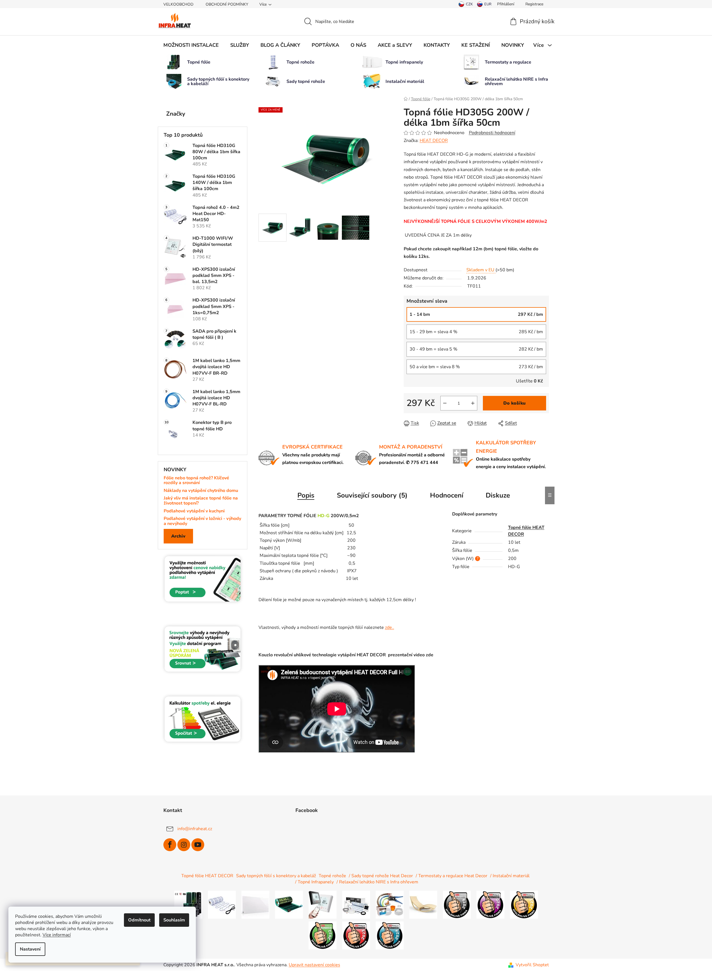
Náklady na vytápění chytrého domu (201, 490)
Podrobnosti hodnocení (492, 133)
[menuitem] (191, 45)
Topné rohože (332, 876)
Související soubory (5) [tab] (372, 495)
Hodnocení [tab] (446, 495)
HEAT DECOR (434, 140)
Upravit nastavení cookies (314, 965)
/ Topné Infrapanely (314, 882)
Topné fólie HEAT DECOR (207, 876)
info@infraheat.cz (194, 829)
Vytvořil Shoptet (532, 965)
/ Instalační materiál (510, 876)
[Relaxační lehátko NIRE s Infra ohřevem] (423, 904)
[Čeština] (466, 4)
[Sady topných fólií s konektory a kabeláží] (289, 904)
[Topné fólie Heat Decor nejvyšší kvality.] (188, 904)
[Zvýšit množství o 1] (473, 403)
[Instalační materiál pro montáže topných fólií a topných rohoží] (390, 904)
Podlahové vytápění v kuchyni (194, 511)
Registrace (534, 4)
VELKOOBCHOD (178, 4)
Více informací (57, 935)
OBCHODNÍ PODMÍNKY (227, 4)
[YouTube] (197, 844)
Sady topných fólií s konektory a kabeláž (276, 876)
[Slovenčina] (484, 4)
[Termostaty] (323, 904)
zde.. (389, 627)
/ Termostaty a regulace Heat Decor (451, 876)
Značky (175, 114)
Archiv (178, 536)
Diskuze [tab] (498, 495)
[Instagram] (183, 844)
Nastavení (30, 949)
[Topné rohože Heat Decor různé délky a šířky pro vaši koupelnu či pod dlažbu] (222, 904)
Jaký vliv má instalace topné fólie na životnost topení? (201, 501)
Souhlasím (174, 920)
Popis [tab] (305, 495)
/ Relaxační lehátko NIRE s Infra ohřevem (377, 882)
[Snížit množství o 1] (445, 403)
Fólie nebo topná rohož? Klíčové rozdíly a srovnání (196, 480)
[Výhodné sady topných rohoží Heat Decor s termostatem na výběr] (356, 904)
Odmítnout (139, 920)
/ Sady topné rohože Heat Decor (381, 876)
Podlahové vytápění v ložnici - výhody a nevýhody (202, 521)
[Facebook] (169, 844)
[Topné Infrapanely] (255, 904)
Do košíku (514, 403)
